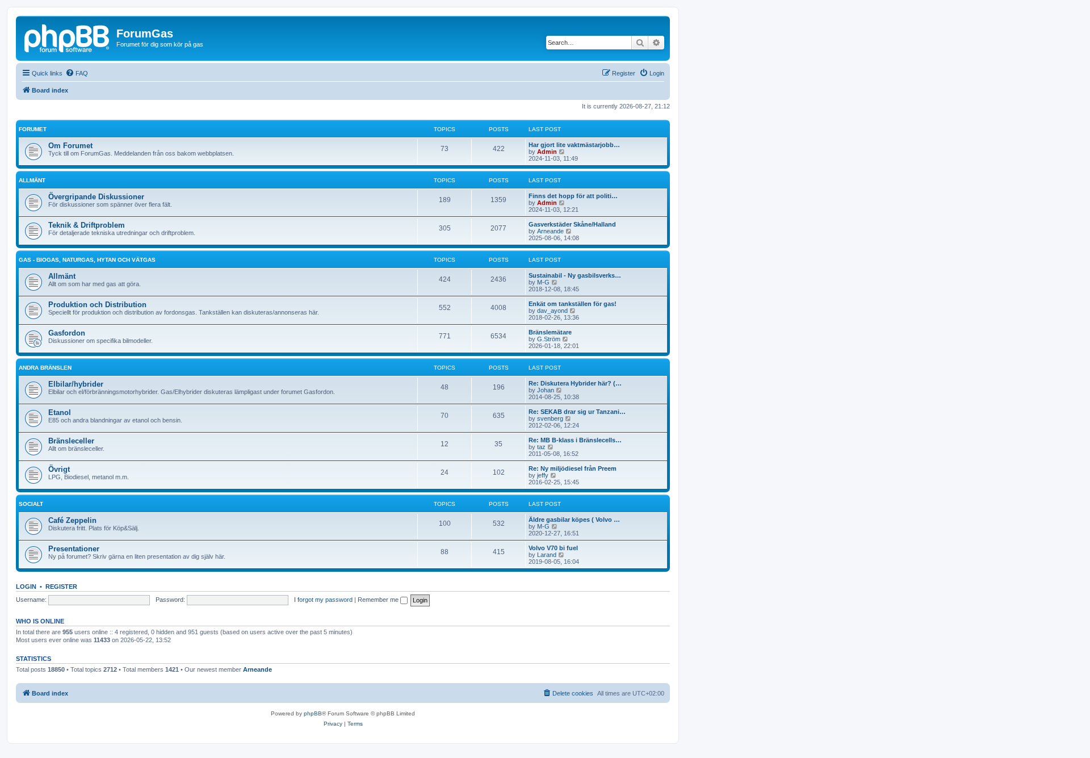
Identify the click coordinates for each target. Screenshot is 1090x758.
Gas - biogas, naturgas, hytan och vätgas (87, 260)
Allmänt (32, 180)
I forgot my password (323, 599)
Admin (547, 151)
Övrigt (59, 469)
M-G (543, 282)
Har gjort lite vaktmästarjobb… (574, 144)
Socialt (31, 504)
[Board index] (67, 37)
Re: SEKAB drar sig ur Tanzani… (577, 411)
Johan (545, 390)
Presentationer (73, 549)
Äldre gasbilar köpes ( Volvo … (574, 519)
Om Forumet (70, 145)
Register (61, 586)
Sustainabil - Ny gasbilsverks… (575, 275)
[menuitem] (76, 73)
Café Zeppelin (72, 520)
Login (26, 586)
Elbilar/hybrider (75, 384)
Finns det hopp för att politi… (573, 195)
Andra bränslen (45, 368)
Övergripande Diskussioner (96, 196)
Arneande (550, 231)
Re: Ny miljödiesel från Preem (573, 468)
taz (541, 446)
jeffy (542, 475)
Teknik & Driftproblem (86, 225)
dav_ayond (552, 310)
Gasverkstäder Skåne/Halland (572, 224)
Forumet (33, 129)
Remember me (379, 599)
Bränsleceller (71, 441)
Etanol (59, 412)
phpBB (313, 713)
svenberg (550, 418)
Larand (546, 554)
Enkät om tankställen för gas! (573, 303)
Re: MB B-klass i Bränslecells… (575, 440)
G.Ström (548, 339)
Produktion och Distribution (97, 304)
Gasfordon (66, 333)
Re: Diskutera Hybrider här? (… (575, 383)
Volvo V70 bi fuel (553, 548)
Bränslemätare (550, 332)
